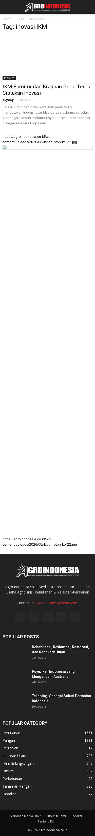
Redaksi (76, 816)
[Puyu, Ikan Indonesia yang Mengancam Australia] (15, 678)
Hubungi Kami (56, 816)
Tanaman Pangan (17, 786)
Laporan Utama (15, 755)
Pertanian (10, 748)
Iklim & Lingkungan (18, 763)
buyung (8, 100)
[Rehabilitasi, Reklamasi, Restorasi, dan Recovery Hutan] (15, 653)
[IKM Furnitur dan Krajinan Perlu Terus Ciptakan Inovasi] (47, 58)
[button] (88, 7)
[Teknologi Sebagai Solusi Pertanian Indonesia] (15, 702)
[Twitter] (48, 617)
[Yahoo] (61, 617)
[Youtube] (75, 617)
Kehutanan (11, 732)
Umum (8, 770)
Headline (10, 793)
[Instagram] (34, 617)
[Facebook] (20, 617)
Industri (9, 78)
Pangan (9, 740)
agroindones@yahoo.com (57, 602)
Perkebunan (12, 778)
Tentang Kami (47, 821)
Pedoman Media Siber (25, 816)
